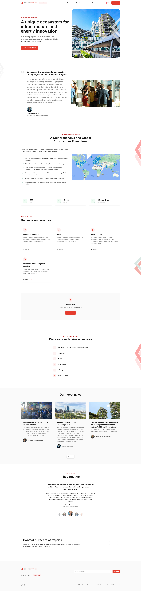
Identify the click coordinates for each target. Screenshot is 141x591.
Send (115, 571)
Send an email (70, 313)
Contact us (116, 3)
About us (23, 575)
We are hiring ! (42, 3)
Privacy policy (90, 584)
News (87, 3)
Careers (30, 575)
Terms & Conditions (80, 584)
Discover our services (29, 47)
